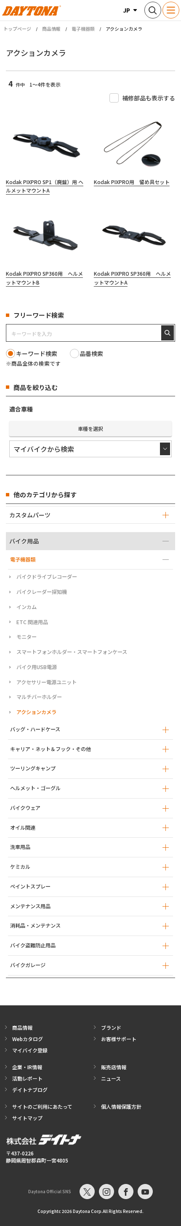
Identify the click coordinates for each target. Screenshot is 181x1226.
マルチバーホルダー (39, 697)
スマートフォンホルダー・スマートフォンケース (71, 652)
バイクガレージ (27, 965)
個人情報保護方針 (121, 1106)
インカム (26, 607)
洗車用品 (20, 847)
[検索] (167, 332)
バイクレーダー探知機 (41, 592)
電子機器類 (83, 28)
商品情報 (51, 28)
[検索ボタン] (152, 10)
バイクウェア (25, 808)
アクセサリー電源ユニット (46, 682)
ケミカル (20, 866)
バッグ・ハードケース (35, 729)
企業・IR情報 (27, 1066)
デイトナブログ (30, 1089)
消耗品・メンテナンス (35, 925)
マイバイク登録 (30, 1050)
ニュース (111, 1078)
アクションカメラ (36, 712)
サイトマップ (27, 1117)
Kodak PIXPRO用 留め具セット (132, 181)
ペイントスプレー (30, 886)
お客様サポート (118, 1038)
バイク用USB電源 (36, 667)
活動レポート (27, 1078)
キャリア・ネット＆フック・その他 (50, 749)
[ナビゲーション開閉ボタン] (170, 10)
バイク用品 (24, 541)
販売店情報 (113, 1066)
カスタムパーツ (30, 515)
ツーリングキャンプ (33, 768)
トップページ (17, 28)
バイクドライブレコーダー (46, 576)
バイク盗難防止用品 (33, 945)
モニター (26, 637)
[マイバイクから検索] (90, 448)
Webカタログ (27, 1038)
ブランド (111, 1027)
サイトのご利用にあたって (42, 1106)
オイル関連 (22, 827)
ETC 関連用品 (32, 622)
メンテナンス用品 (30, 906)
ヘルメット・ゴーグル (35, 788)
